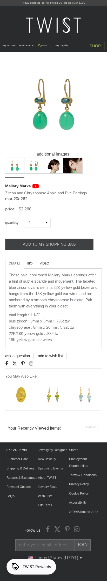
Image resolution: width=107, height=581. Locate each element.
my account (9, 45)
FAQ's (10, 496)
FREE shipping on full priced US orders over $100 (53, 2)
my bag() (62, 45)
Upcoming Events (50, 468)
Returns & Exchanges (21, 478)
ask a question (17, 356)
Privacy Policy (79, 484)
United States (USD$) (57, 558)
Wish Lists (45, 496)
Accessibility (77, 502)
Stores (73, 450)
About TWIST (47, 478)
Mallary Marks (18, 186)
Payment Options (18, 487)
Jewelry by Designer (52, 450)
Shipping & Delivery (20, 468)
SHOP (95, 46)
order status (26, 45)
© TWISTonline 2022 (83, 512)
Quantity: (14, 223)
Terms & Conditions (83, 475)
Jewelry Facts (47, 487)
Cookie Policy (79, 493)
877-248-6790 (16, 450)
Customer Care (17, 459)
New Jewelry (47, 459)
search (45, 45)
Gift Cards (45, 505)
